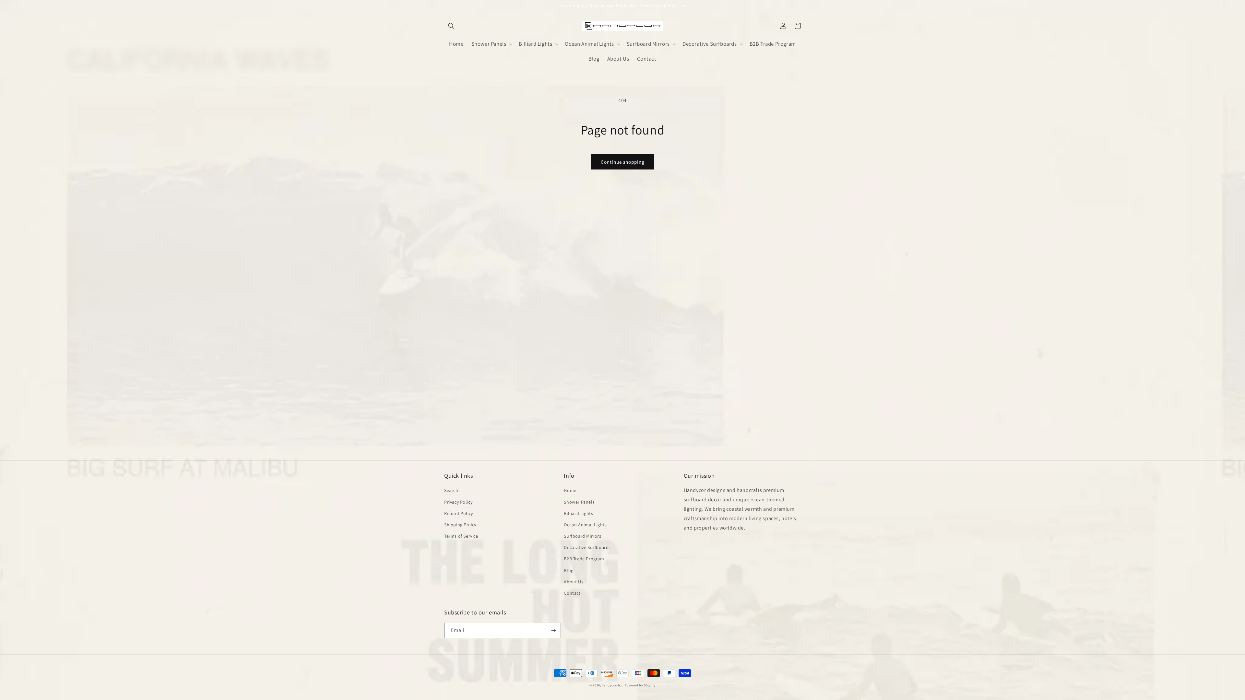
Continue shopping (623, 162)
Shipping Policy (460, 525)
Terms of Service (461, 536)
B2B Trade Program (584, 559)
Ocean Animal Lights (585, 525)
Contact (572, 593)
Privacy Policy (458, 502)
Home (570, 490)
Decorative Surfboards (587, 547)
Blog (568, 570)
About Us (573, 582)
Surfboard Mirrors (582, 536)
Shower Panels (579, 502)
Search (451, 490)
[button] (451, 26)
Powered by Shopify (640, 685)
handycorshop (612, 685)
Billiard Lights (578, 513)
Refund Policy (458, 513)
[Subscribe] (553, 630)
